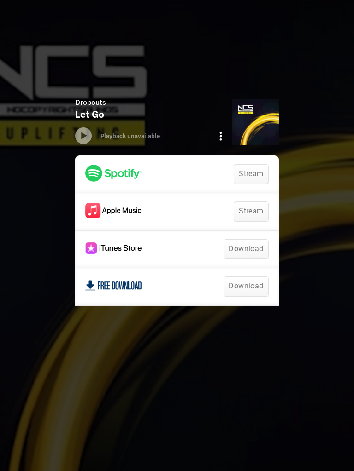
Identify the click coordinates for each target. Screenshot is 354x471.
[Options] (221, 136)
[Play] (83, 135)
